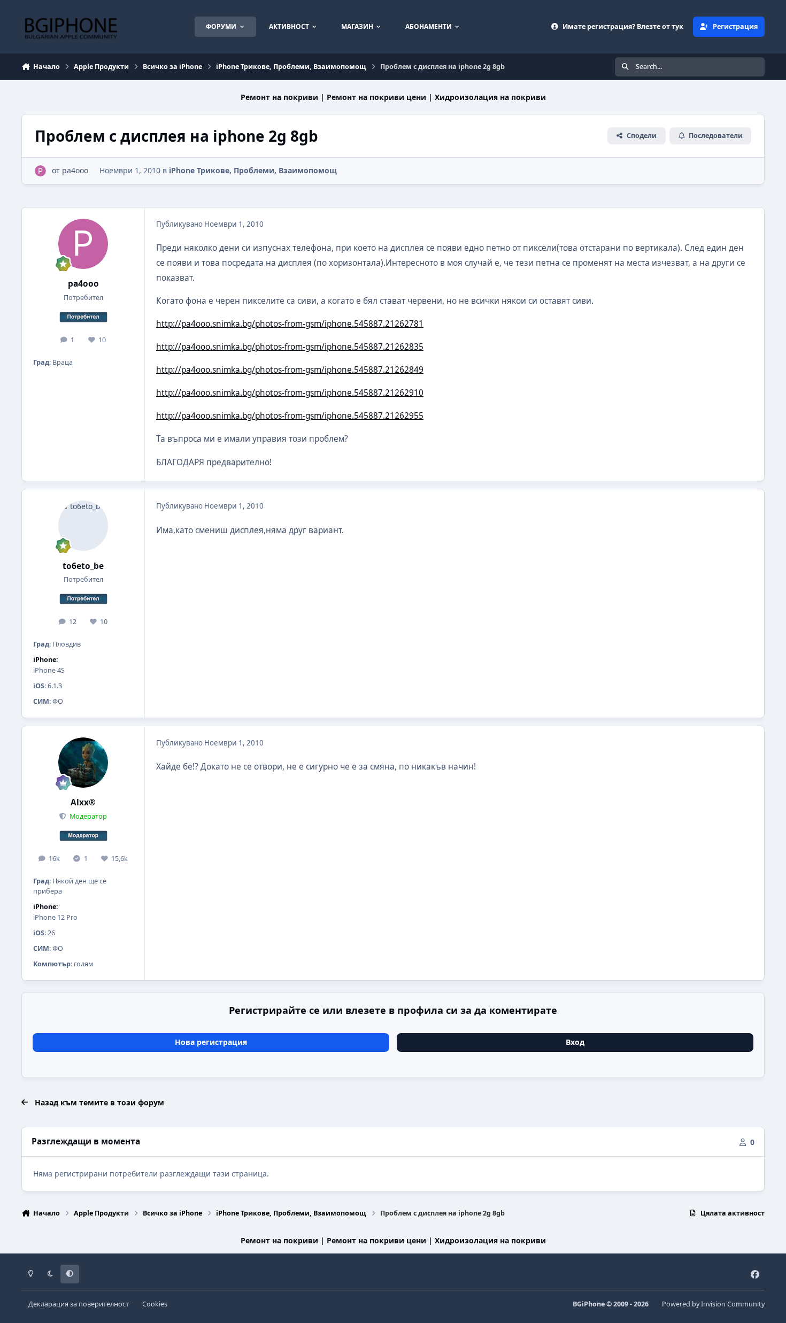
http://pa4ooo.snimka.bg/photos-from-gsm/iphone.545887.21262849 (289, 369)
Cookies (154, 1304)
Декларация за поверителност (78, 1304)
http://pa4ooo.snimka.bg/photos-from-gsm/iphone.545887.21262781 (289, 323)
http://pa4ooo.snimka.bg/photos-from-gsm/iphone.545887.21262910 (289, 392)
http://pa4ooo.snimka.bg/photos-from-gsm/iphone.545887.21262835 (289, 346)
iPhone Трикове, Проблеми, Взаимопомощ (253, 170)
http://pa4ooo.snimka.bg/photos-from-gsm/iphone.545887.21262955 (289, 415)
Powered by (713, 1304)
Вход (575, 1042)
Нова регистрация (211, 1042)
